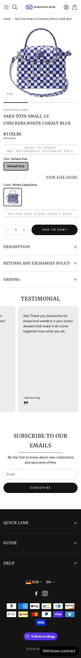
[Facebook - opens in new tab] (36, 593)
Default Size (15, 166)
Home (7, 18)
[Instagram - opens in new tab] (45, 593)
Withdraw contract (59, 651)
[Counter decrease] (7, 230)
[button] (6, 7)
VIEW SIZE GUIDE (62, 177)
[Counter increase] (24, 230)
